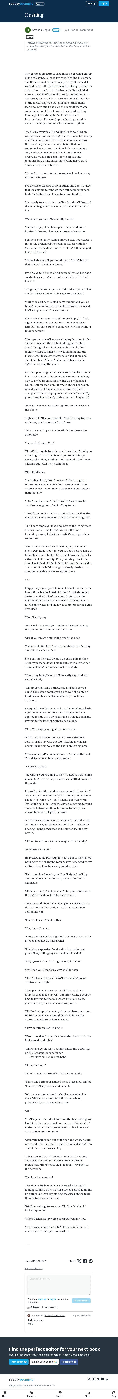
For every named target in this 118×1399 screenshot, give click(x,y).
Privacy (28, 1385)
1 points (39, 1315)
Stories (88, 1396)
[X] (89, 1379)
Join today (17, 1361)
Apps (38, 4)
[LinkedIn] (98, 1379)
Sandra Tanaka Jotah (55, 1315)
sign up (42, 1299)
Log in (104, 3)
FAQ (11, 1385)
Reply (30, 1324)
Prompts (31, 1396)
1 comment (86, 30)
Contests (60, 1396)
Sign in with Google (43, 1361)
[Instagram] (93, 1379)
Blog (114, 1396)
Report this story (34, 1268)
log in (53, 1299)
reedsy (21, 4)
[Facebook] (102, 1379)
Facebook (67, 1361)
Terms (18, 1385)
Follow (56, 30)
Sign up (91, 3)
